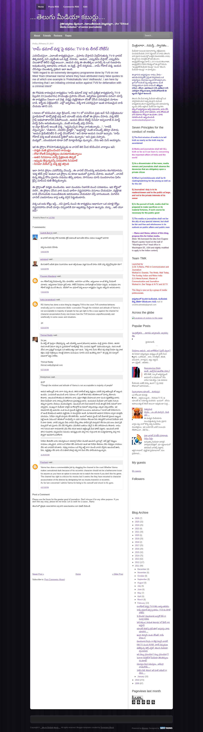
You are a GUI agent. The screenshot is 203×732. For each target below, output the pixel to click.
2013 (137, 559)
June (139, 589)
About (37, 35)
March (140, 599)
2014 (137, 556)
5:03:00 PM (45, 269)
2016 (137, 549)
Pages (68, 35)
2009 (137, 683)
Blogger (145, 728)
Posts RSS (53, 7)
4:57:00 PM (45, 487)
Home (41, 7)
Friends (47, 35)
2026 (137, 518)
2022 (137, 528)
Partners (58, 35)
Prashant (44, 462)
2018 (137, 542)
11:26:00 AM (45, 455)
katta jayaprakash (48, 299)
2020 (137, 535)
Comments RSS (71, 7)
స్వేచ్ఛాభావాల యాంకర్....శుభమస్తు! (146, 391)
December (141, 569)
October (140, 576)
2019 (137, 539)
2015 (137, 552)
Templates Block (107, 727)
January (140, 676)
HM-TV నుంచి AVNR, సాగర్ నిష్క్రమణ (152, 645)
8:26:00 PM (45, 328)
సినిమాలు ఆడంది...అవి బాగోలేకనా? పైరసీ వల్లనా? (151, 351)
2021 (137, 532)
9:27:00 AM (45, 370)
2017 (137, 545)
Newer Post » (38, 574)
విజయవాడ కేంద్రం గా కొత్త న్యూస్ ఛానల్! (152, 641)
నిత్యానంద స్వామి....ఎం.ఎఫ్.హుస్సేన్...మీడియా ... (156, 412)
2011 (137, 566)
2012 (137, 562)
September (142, 579)
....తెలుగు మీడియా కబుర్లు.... (67, 17)
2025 (137, 522)
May (139, 593)
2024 (137, 525)
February (141, 603)
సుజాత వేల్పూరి (46, 233)
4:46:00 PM (45, 252)
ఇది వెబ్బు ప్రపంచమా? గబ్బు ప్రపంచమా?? (153, 654)
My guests (136, 471)
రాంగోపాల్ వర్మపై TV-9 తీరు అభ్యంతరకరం (153, 606)
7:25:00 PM (45, 292)
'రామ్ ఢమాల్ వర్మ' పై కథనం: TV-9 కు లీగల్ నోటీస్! (70, 49)
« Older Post (117, 574)
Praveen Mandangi (48, 276)
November (141, 572)
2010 (137, 680)
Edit (85, 7)
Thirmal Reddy (46, 335)
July (139, 586)
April (139, 596)
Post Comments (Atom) (54, 579)
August (140, 583)
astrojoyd (44, 259)
